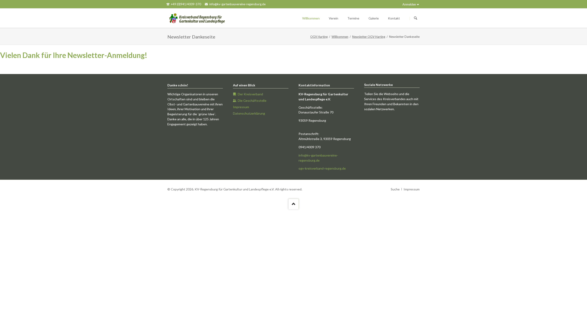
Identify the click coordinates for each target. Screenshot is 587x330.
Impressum (412, 189)
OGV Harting (319, 36)
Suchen (415, 18)
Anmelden (409, 4)
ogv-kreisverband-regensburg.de (322, 168)
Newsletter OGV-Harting (368, 36)
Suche (395, 189)
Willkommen (340, 36)
